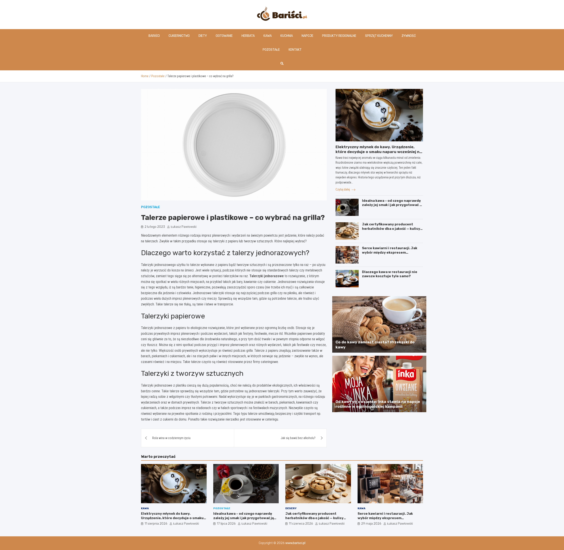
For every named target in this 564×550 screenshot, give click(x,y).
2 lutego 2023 (155, 227)
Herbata (248, 36)
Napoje (307, 36)
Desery (291, 508)
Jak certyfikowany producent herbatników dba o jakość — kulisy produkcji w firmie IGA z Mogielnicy (392, 228)
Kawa (267, 36)
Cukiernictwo (179, 36)
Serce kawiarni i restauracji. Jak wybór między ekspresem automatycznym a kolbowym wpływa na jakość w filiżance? (389, 254)
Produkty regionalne (339, 36)
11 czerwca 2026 (301, 524)
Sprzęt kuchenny (379, 36)
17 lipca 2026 (226, 524)
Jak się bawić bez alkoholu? (298, 438)
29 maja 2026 (371, 524)
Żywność (409, 36)
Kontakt (295, 50)
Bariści (154, 36)
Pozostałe (271, 50)
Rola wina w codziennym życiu (171, 438)
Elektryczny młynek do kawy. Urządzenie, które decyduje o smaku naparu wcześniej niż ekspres (379, 152)
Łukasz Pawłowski (184, 227)
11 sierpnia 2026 (156, 524)
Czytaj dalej (343, 189)
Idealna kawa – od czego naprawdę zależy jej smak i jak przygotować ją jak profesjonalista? (392, 205)
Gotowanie (224, 36)
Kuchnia (286, 36)
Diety (203, 36)
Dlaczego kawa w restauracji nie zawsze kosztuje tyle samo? (389, 274)
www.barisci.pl (295, 543)
